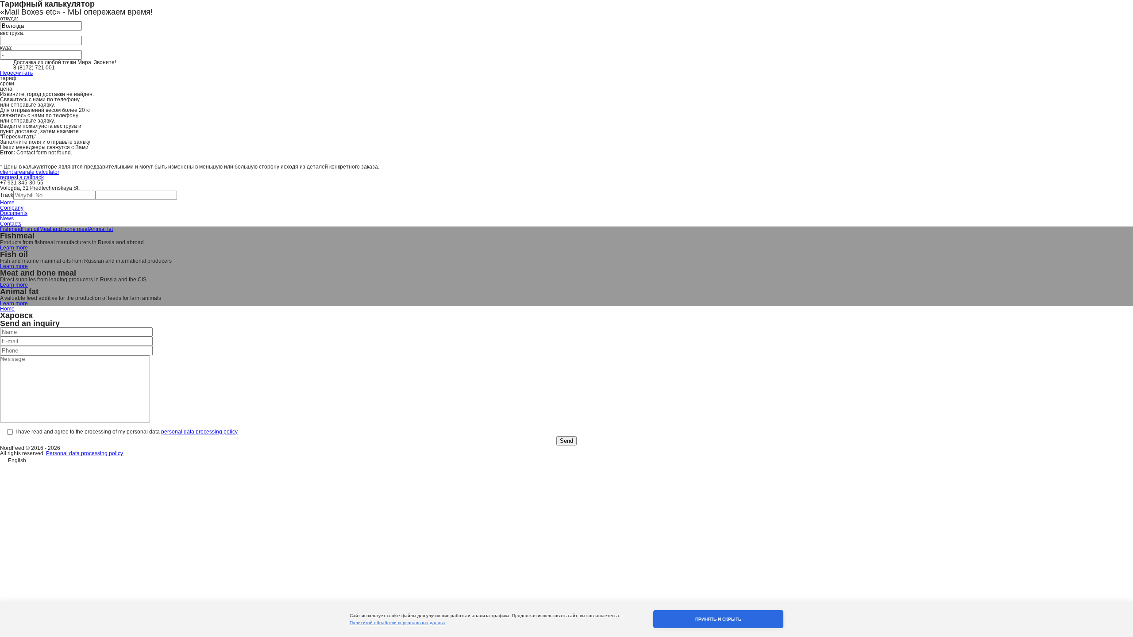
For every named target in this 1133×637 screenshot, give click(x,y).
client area (12, 172)
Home (7, 203)
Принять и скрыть (718, 619)
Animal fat (101, 229)
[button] (566, 459)
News (7, 218)
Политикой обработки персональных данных (398, 622)
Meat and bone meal (64, 229)
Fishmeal (11, 229)
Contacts (10, 224)
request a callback (22, 177)
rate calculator (42, 172)
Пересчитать (16, 73)
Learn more (14, 248)
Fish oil (30, 229)
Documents (13, 213)
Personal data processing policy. (85, 453)
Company (11, 208)
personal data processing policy (199, 432)
